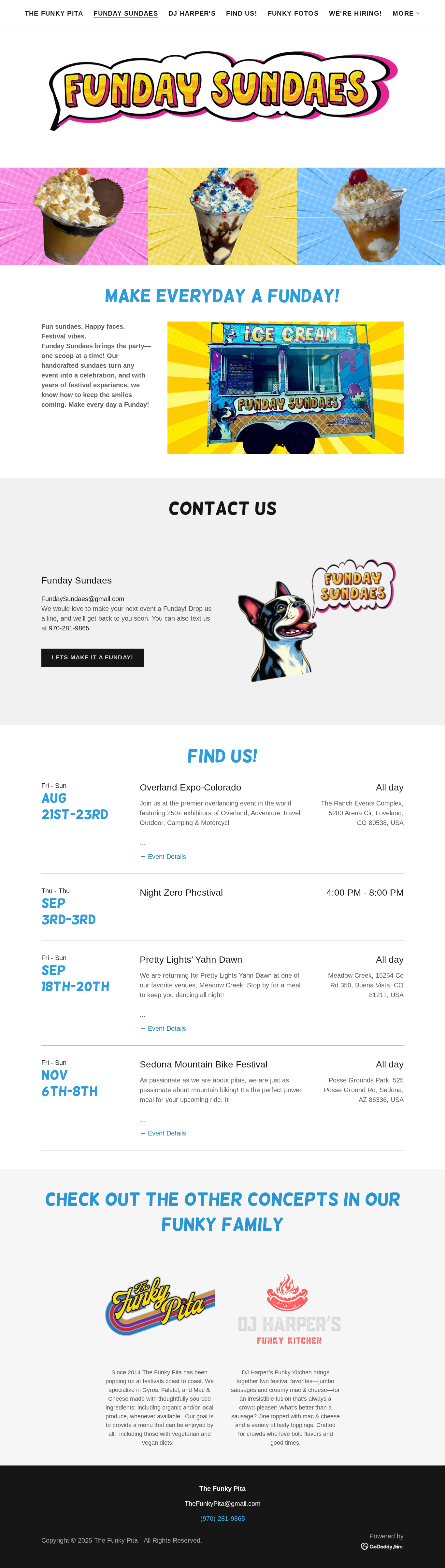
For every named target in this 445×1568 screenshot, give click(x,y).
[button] (406, 13)
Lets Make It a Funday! (92, 657)
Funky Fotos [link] (293, 13)
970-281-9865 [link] (69, 628)
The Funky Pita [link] (54, 13)
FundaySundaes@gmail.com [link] (82, 598)
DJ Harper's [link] (192, 13)
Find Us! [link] (241, 13)
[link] (382, 1545)
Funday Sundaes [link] (125, 13)
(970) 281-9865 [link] (222, 1518)
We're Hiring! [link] (355, 13)
